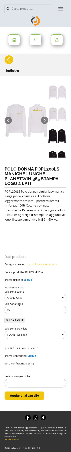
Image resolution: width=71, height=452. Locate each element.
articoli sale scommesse (43, 264)
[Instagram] (35, 418)
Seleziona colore (14, 291)
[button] (8, 120)
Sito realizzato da (12, 439)
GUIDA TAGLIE (14, 320)
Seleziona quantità (17, 376)
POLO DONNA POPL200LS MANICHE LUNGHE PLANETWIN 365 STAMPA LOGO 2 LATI (32, 176)
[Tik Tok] (43, 418)
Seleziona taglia (14, 304)
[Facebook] (28, 418)
